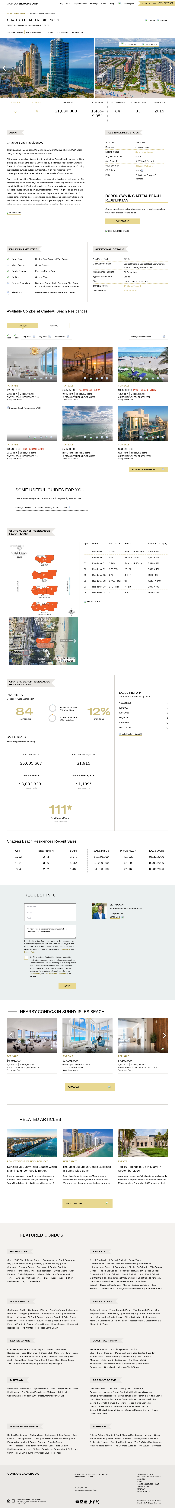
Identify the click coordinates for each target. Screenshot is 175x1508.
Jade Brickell (107, 1288)
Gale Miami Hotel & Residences (119, 1363)
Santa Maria (119, 1267)
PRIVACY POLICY (143, 1491)
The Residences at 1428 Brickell (118, 1277)
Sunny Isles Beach (144, 151)
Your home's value (145, 1474)
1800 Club (18, 1260)
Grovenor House (125, 1402)
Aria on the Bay (51, 1263)
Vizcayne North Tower (127, 1367)
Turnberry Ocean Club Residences (43, 1452)
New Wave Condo (21, 1263)
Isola (119, 1317)
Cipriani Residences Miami (136, 1284)
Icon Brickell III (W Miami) (131, 1270)
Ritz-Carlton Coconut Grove (112, 1406)
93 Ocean (156, 1445)
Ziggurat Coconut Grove (136, 1409)
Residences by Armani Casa (38, 1445)
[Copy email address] (122, 917)
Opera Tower (32, 1260)
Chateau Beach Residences (42, 1434)
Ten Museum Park (99, 1349)
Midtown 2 (12, 1388)
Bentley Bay (47, 1313)
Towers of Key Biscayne (49, 1363)
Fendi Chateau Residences (128, 1434)
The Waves (143, 1445)
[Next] (171, 68)
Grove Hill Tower (106, 1402)
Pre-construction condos (149, 1477)
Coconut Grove (104, 1379)
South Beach (20, 1301)
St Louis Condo (131, 1317)
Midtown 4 (25, 1388)
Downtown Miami (105, 1340)
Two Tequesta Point (142, 1309)
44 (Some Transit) (132, 285)
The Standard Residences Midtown (38, 1392)
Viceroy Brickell (153, 1288)
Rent (68, 3)
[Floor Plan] (41, 379)
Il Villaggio (20, 1317)
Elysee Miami (59, 1270)
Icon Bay (37, 1263)
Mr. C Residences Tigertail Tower (114, 1395)
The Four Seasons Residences (120, 1263)
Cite (9, 1260)
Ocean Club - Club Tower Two (54, 1352)
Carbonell (95, 1309)
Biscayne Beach (25, 1267)
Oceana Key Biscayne (17, 1349)
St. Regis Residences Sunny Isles (48, 1449)
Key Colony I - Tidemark (54, 1356)
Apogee (22, 1313)
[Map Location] (46, 379)
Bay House (41, 1267)
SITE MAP (141, 1489)
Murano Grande (52, 1317)
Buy (61, 3)
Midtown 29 (29, 1395)
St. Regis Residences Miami (129, 1288)
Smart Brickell (128, 1274)
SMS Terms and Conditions (55, 973)
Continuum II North (37, 1309)
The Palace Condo (107, 1270)
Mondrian (33, 1313)
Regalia (19, 1445)
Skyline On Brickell (137, 1267)
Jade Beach (63, 1434)
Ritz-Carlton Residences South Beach (39, 1327)
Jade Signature (23, 1438)
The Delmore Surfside (124, 1445)
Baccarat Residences (110, 1284)
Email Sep (115, 917)
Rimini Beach (113, 1438)
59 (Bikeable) (130, 290)
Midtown (16, 1379)
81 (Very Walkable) (144, 165)
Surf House (102, 1442)
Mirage (147, 1434)
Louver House (43, 1320)
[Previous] (4, 68)
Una (139, 1274)
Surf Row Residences (121, 1442)
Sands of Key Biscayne (24, 1363)
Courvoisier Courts (105, 1317)
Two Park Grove (115, 1388)
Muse (35, 1438)
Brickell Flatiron (124, 1281)
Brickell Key (102, 1301)
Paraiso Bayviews (25, 1270)
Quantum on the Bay (51, 1260)
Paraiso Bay (54, 1267)
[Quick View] (36, 379)
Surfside (99, 1426)
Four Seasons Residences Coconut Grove (115, 1399)
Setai (58, 1313)
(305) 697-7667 (117, 913)
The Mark (100, 1260)
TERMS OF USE (143, 1486)
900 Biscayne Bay (118, 1349)
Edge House (56, 1277)
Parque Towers (36, 1442)
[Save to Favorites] (52, 379)
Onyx (23, 1281)
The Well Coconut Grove (110, 1409)
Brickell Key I (113, 1313)
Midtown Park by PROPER (50, 1395)
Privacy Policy (30, 952)
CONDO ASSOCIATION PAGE (148, 1484)
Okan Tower (111, 1356)
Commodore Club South (28, 1356)
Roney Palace (57, 1324)
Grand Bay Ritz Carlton (41, 1349)
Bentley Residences (17, 1434)
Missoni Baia (43, 1274)
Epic (98, 1352)
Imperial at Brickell (102, 1267)
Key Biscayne (20, 1340)
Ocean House (41, 1324)
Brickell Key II (128, 1313)
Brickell (99, 1251)
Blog (112, 3)
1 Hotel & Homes (26, 1320)
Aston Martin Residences (113, 1359)
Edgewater (19, 1251)
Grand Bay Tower (29, 1352)
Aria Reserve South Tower (28, 1277)
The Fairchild (139, 1395)
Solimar (126, 1438)
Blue (46, 1277)
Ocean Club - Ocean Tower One (29, 1359)
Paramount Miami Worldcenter (129, 1352)
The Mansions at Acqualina (54, 1438)
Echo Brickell (107, 1281)
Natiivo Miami (126, 1356)
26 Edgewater (43, 1270)
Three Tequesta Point (119, 1309)
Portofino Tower (56, 1309)
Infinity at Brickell (116, 1260)
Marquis (108, 1352)
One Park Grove (98, 1388)
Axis (92, 1260)
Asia (104, 1309)
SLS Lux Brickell (110, 1274)
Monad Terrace (60, 1320)
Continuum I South (16, 1309)
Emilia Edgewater (25, 1274)
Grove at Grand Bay (113, 1392)
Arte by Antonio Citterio (101, 1434)
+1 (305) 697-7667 (81, 1488)
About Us (141, 1479)
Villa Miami (34, 1281)
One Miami (109, 1367)
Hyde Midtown (40, 1388)
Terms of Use (65, 949)
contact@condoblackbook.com (86, 1490)
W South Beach (35, 1317)
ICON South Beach (23, 1324)
